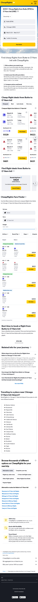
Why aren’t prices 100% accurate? (13, 564)
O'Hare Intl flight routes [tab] (24, 474)
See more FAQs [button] (19, 383)
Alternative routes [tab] (8, 470)
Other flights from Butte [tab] (23, 478)
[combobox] (7, 16)
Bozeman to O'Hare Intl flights (10, 491)
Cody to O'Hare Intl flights (9, 508)
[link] (16, 188)
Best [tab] (12, 104)
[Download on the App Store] (22, 597)
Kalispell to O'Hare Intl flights (10, 498)
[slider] (36, 229)
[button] (18, 11)
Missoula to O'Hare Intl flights (10, 493)
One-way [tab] (29, 104)
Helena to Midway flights (9, 506)
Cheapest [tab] (5, 104)
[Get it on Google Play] (15, 597)
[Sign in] (32, 3)
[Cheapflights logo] (6, 2)
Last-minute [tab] (20, 104)
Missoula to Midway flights (9, 501)
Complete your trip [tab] (21, 470)
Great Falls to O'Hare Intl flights (11, 503)
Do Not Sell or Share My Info (19, 588)
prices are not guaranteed (8, 553)
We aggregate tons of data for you (13, 561)
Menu (35, 1)
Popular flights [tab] (7, 482)
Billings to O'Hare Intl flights (10, 496)
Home (4, 571)
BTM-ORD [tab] (19, 341)
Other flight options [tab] (8, 478)
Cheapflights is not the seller (11, 558)
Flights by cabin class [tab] (9, 474)
